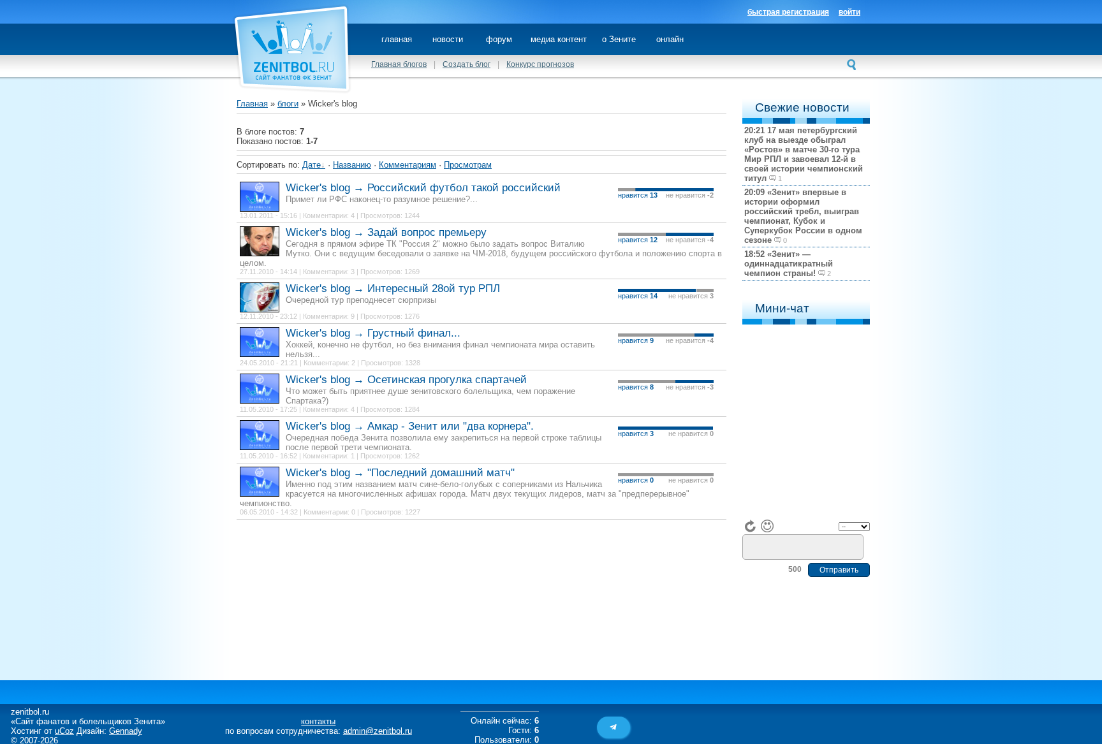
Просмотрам (468, 165)
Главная (252, 103)
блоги (287, 103)
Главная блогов (399, 64)
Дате (311, 165)
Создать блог (466, 64)
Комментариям (407, 165)
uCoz (64, 731)
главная (396, 39)
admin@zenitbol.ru (377, 731)
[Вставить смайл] (767, 526)
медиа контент (559, 39)
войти (849, 12)
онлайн (670, 39)
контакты (318, 721)
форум (499, 39)
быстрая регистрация (788, 12)
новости (447, 39)
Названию (352, 165)
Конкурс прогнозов (540, 64)
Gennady (125, 731)
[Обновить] (750, 526)
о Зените (619, 39)
